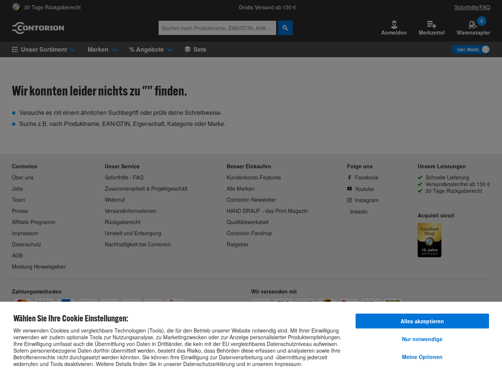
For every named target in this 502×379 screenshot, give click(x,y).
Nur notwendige (422, 339)
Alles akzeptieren (422, 321)
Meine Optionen (422, 356)
